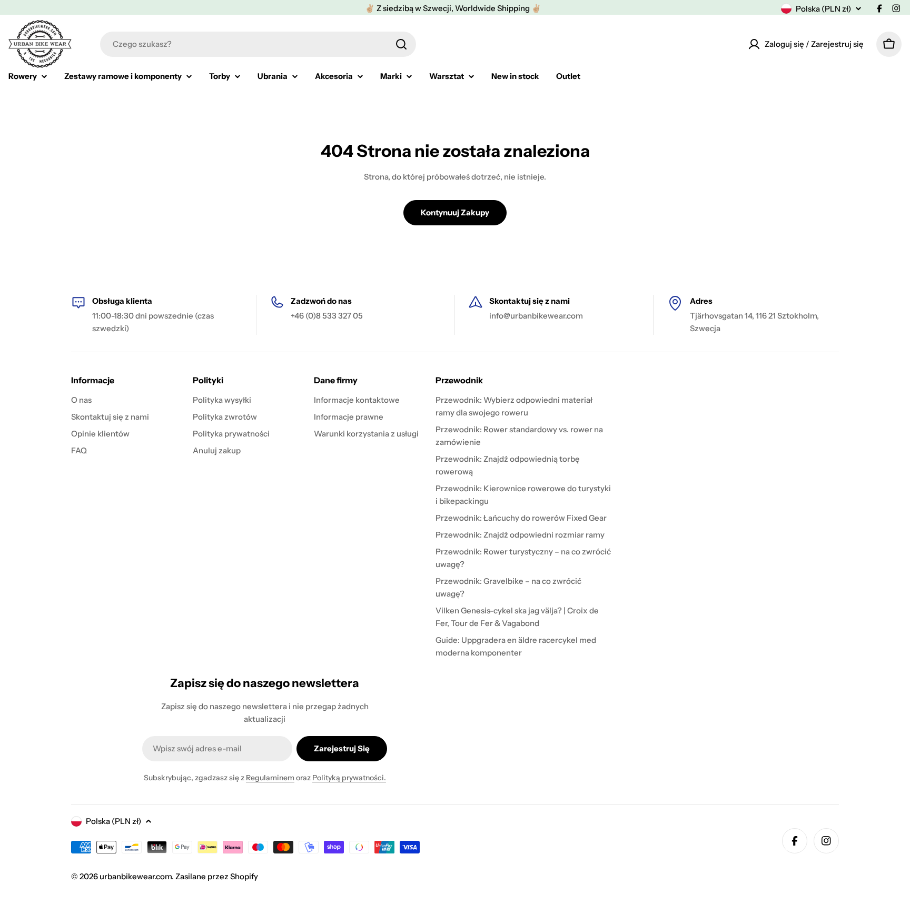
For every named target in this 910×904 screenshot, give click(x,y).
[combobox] (258, 44)
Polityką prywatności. (349, 777)
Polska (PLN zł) (823, 9)
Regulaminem (270, 777)
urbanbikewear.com (136, 876)
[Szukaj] (401, 44)
